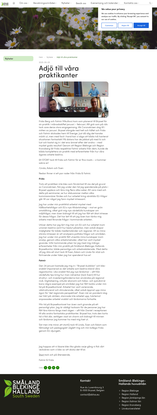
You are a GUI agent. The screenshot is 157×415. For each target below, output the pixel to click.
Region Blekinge (130, 390)
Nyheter (65, 2)
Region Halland (130, 394)
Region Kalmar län (131, 401)
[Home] (13, 3)
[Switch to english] (144, 4)
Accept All (141, 25)
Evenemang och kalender (104, 2)
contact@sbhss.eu (89, 394)
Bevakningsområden (44, 2)
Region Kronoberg (131, 404)
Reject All (125, 25)
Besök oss (81, 3)
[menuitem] (13, 3)
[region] (125, 18)
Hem (41, 57)
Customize (109, 25)
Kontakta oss (130, 2)
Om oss (23, 2)
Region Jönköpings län (133, 397)
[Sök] (151, 3)
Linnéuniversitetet (131, 408)
